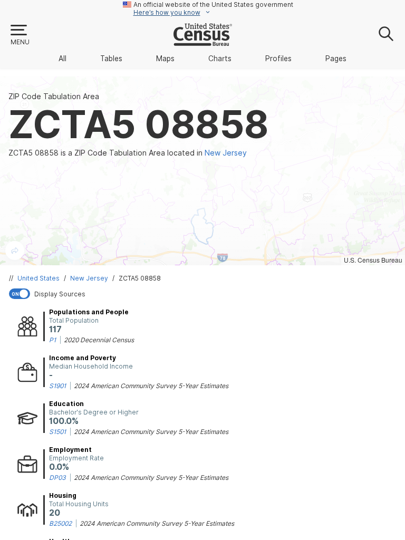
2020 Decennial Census (99, 340)
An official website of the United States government (213, 4)
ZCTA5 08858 (140, 278)
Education (66, 404)
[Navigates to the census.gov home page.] (202, 41)
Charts (220, 58)
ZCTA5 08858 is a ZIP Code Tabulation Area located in (127, 153)
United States (38, 278)
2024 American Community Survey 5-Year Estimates (151, 386)
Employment (70, 450)
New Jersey (89, 278)
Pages (335, 58)
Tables (111, 58)
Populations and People (89, 312)
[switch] (204, 293)
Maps (165, 58)
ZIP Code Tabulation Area (53, 96)
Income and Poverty (82, 358)
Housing (62, 495)
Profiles (278, 58)
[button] (19, 35)
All (62, 58)
